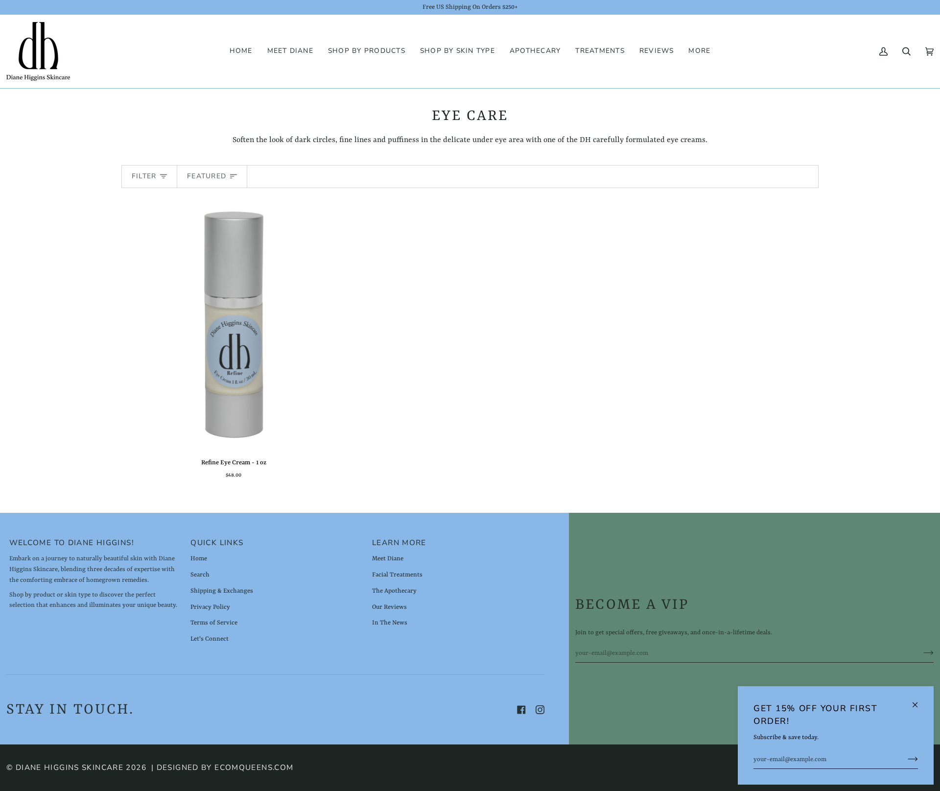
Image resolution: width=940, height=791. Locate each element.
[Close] (919, 700)
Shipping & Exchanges (221, 591)
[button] (367, 51)
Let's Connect (209, 639)
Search (200, 574)
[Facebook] (521, 709)
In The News (389, 622)
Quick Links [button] (216, 543)
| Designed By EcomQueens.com (222, 767)
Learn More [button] (399, 543)
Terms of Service (213, 622)
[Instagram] (540, 709)
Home (198, 558)
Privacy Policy (210, 607)
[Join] (905, 759)
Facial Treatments (397, 574)
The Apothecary (394, 591)
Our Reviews (389, 607)
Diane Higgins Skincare (69, 767)
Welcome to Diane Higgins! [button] (71, 543)
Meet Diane (387, 558)
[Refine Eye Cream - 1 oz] (233, 325)
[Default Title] (233, 325)
